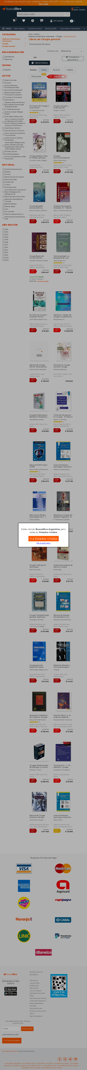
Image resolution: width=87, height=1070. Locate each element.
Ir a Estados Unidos (43, 538)
